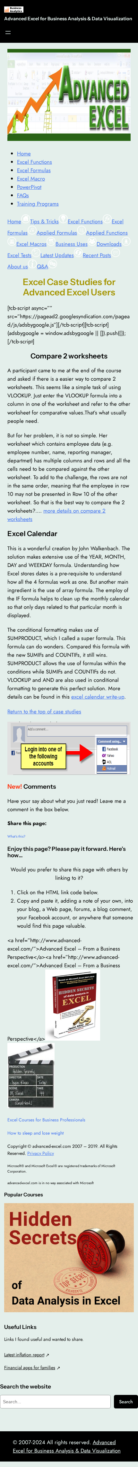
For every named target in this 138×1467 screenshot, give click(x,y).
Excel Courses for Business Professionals (46, 1120)
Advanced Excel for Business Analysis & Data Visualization (68, 19)
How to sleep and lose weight (35, 1133)
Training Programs (38, 204)
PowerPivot (29, 187)
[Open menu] (8, 32)
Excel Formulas (34, 170)
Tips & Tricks (44, 221)
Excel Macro (31, 178)
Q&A (42, 266)
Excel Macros (31, 244)
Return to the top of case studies (44, 711)
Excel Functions (34, 162)
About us (17, 266)
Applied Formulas (57, 233)
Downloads (109, 244)
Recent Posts (97, 255)
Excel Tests (19, 255)
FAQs (23, 195)
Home (24, 153)
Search (126, 1401)
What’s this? (16, 836)
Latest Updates (57, 255)
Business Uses (72, 244)
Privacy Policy (40, 1153)
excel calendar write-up (97, 697)
